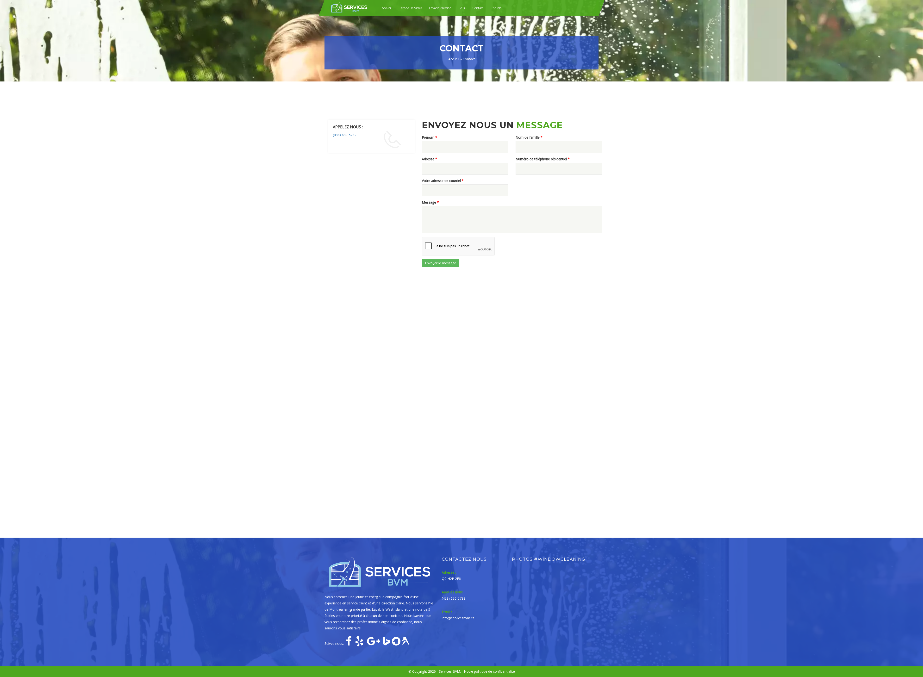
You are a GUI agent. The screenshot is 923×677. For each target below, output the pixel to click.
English (496, 8)
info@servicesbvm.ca (458, 618)
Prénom (429, 137)
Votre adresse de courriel (443, 180)
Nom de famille (529, 137)
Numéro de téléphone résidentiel (543, 159)
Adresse (429, 159)
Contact (478, 8)
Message (430, 202)
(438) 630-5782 (344, 134)
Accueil (387, 8)
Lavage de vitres (410, 8)
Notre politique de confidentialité (489, 671)
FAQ (462, 8)
